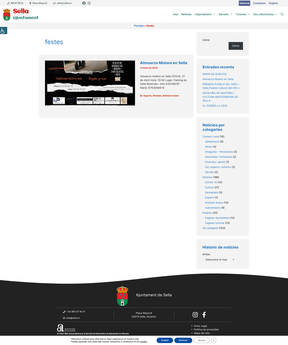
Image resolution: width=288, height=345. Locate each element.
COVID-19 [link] (211, 182)
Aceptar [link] (165, 340)
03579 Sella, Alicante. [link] (144, 316)
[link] (3, 30)
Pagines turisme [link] (214, 222)
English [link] (273, 3)
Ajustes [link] (201, 340)
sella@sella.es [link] (64, 3)
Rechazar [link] (183, 340)
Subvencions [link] (212, 207)
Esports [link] (148, 95)
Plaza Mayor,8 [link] (40, 3)
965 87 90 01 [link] (17, 3)
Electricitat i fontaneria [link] (218, 156)
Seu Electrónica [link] (263, 14)
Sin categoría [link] (210, 228)
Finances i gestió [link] (215, 161)
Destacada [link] (211, 192)
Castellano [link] (259, 3)
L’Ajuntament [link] (203, 14)
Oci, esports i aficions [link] (218, 167)
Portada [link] (139, 25)
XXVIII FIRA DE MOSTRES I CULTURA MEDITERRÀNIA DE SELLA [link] (220, 97)
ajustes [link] (143, 341)
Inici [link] (175, 14)
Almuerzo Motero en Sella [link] (163, 63)
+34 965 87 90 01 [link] (75, 311)
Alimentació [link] (212, 141)
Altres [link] (208, 146)
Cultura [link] (209, 187)
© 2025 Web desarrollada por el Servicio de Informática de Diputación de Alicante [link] (93, 333)
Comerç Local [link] (210, 136)
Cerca (206, 39)
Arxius (206, 254)
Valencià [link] (244, 3)
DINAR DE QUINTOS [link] (214, 74)
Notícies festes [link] (171, 95)
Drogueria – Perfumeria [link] (219, 151)
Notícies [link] (186, 14)
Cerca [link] (235, 45)
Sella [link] (21, 11)
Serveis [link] (223, 14)
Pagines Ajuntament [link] (217, 217)
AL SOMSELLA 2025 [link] (214, 105)
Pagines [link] (207, 212)
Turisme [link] (241, 14)
